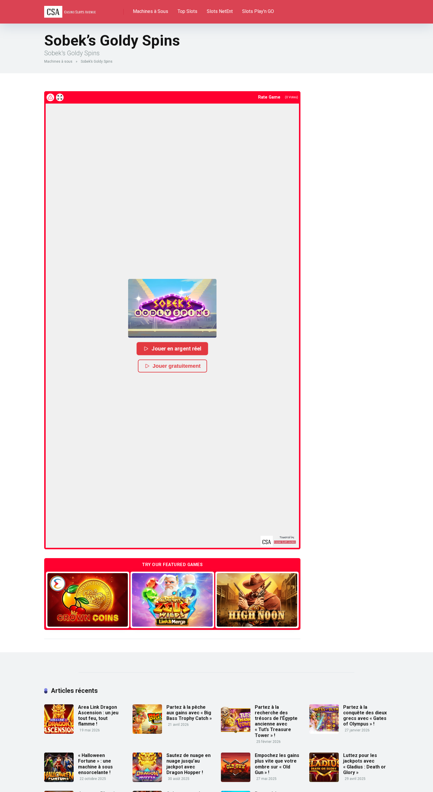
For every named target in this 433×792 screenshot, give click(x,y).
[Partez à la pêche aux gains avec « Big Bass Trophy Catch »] (147, 732)
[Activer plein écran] (60, 97)
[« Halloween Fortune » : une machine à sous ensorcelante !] (59, 780)
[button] (172, 308)
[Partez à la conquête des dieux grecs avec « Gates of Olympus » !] (324, 732)
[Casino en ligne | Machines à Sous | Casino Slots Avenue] (70, 9)
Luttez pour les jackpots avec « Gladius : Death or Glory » (364, 764)
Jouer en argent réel (177, 348)
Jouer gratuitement (177, 366)
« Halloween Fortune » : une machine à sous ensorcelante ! (95, 764)
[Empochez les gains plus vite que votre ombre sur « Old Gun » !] (235, 780)
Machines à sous (58, 61)
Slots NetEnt (220, 11)
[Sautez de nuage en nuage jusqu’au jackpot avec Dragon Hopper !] (147, 780)
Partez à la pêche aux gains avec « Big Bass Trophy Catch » (189, 712)
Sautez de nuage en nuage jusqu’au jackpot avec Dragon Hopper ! (188, 764)
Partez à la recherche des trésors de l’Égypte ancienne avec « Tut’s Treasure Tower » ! (276, 721)
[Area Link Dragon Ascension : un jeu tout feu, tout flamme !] (59, 732)
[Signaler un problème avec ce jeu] (50, 97)
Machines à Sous (150, 11)
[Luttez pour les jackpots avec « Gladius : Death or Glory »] (324, 780)
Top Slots (187, 11)
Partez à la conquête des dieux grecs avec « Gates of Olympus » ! (365, 715)
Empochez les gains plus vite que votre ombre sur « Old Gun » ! (277, 764)
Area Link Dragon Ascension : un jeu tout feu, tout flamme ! (98, 715)
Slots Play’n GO (258, 11)
